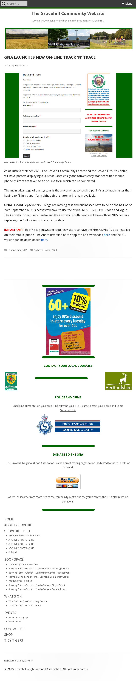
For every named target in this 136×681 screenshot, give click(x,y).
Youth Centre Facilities (20, 580)
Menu (128, 3)
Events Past (14, 621)
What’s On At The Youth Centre (24, 605)
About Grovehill (18, 525)
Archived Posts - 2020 (45, 250)
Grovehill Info (17, 531)
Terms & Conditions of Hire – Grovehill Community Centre (39, 576)
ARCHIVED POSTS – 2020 (21, 539)
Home (9, 519)
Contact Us (14, 629)
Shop (8, 634)
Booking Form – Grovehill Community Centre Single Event (38, 568)
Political (12, 552)
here (107, 235)
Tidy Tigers (13, 640)
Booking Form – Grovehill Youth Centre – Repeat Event (37, 589)
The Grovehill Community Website (68, 13)
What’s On (13, 596)
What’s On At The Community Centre (27, 601)
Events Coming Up (18, 617)
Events (10, 612)
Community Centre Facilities (23, 564)
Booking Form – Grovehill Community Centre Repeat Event (39, 572)
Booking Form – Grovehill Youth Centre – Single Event (36, 585)
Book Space (14, 559)
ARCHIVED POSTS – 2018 (21, 548)
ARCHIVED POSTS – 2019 (21, 543)
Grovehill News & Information (24, 535)
